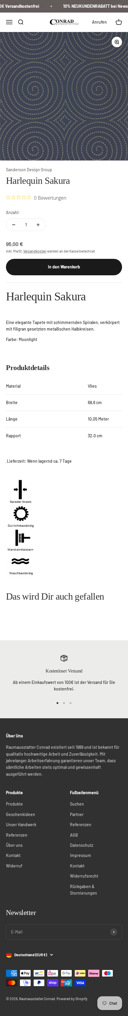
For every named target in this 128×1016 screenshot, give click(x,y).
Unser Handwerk (21, 824)
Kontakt (13, 855)
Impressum (80, 855)
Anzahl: (13, 212)
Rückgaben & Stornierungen (83, 890)
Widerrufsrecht (84, 876)
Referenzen (16, 835)
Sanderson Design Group (29, 169)
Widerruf (14, 865)
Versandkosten (34, 251)
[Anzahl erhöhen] (38, 225)
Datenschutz (81, 845)
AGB (74, 835)
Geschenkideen (20, 814)
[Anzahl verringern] (13, 225)
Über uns (14, 845)
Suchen (77, 803)
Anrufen (99, 22)
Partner (77, 814)
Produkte (14, 803)
